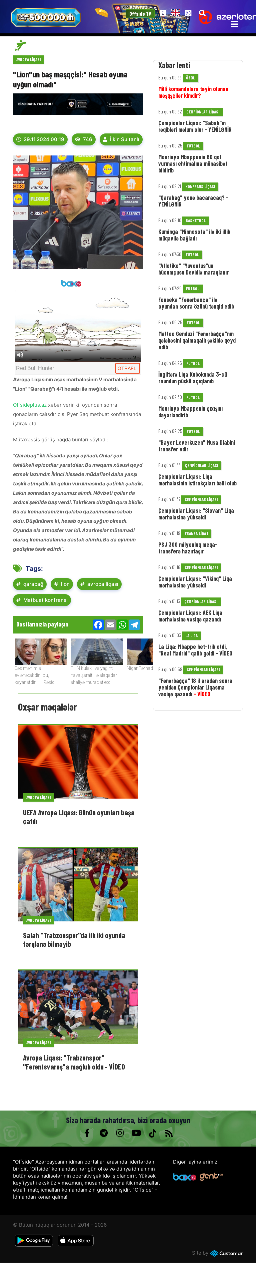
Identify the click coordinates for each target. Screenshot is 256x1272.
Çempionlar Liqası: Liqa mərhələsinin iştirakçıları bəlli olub (197, 480)
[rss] (168, 1133)
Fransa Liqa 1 (196, 533)
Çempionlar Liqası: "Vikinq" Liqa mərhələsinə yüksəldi (195, 582)
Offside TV (140, 14)
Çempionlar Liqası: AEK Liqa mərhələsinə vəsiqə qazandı (190, 616)
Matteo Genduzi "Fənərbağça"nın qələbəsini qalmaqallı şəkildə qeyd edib (197, 340)
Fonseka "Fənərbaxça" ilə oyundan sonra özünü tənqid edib (196, 303)
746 (87, 139)
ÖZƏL (190, 77)
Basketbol (196, 220)
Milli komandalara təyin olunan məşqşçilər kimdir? (193, 92)
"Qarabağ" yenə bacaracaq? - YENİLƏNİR (193, 201)
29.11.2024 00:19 (44, 139)
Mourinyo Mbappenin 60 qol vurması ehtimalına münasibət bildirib (192, 163)
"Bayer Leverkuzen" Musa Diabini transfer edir (196, 446)
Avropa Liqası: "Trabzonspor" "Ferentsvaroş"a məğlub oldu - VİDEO (74, 1062)
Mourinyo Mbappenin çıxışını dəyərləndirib (190, 412)
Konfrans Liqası (200, 186)
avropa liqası (102, 584)
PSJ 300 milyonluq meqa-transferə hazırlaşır (187, 548)
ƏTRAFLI (128, 368)
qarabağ (33, 584)
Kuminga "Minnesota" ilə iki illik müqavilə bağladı (194, 235)
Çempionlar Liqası (202, 111)
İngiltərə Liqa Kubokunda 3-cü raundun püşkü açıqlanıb (192, 378)
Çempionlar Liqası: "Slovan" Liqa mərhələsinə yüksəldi (196, 514)
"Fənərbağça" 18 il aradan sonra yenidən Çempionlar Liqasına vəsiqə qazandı (195, 687)
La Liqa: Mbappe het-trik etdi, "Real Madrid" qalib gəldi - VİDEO (195, 650)
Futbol (193, 145)
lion (65, 584)
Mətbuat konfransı (45, 600)
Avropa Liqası (28, 59)
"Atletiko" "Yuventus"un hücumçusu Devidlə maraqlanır (193, 269)
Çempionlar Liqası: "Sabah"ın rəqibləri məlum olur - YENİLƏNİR (195, 126)
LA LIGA (191, 635)
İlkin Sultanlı (124, 139)
